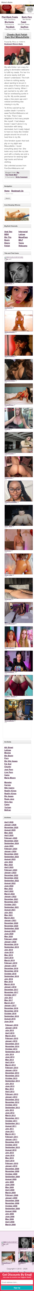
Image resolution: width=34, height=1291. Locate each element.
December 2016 (11, 1008)
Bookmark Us (17, 190)
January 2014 (11, 1070)
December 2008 (12, 1200)
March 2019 (9, 960)
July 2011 (9, 1128)
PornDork (10, 26)
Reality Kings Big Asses (10, 794)
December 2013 (12, 1072)
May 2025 (8, 832)
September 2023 (11, 856)
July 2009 (9, 1182)
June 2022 (8, 885)
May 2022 (8, 888)
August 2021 (9, 909)
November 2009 (12, 1171)
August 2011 (10, 1126)
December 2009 (12, 1168)
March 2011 (10, 1134)
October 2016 (10, 1013)
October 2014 (11, 1048)
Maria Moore (10, 777)
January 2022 (10, 896)
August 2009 (10, 1179)
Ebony (7, 242)
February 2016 (11, 1025)
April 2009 (9, 1189)
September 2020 (11, 928)
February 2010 (11, 1163)
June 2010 (9, 1155)
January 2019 (10, 965)
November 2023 (11, 853)
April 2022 (8, 891)
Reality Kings (10, 790)
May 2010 (9, 1157)
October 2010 (11, 1144)
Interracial (23, 231)
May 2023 (8, 864)
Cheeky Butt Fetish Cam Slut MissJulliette (17, 35)
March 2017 (9, 1002)
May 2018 (8, 981)
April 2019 (8, 957)
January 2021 (10, 920)
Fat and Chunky (7, 765)
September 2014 (12, 1051)
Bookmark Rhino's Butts (13, 44)
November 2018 (11, 970)
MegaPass (23, 237)
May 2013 (9, 1088)
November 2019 (11, 944)
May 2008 (9, 1219)
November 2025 (11, 827)
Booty (7, 240)
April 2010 (9, 1160)
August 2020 (9, 931)
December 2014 (12, 1043)
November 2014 (12, 1046)
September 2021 (11, 907)
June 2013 (9, 1086)
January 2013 (11, 1096)
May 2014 (9, 1059)
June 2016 (8, 1021)
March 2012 (10, 1115)
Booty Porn (27, 17)
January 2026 (10, 824)
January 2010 (11, 1165)
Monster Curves (8, 783)
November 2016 (11, 1010)
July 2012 (9, 1110)
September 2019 (11, 947)
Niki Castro (9, 787)
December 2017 (11, 989)
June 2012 (9, 1112)
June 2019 (8, 952)
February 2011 (11, 1136)
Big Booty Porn (8, 757)
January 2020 (10, 941)
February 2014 (11, 1067)
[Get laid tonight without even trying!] (17, 214)
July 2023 (8, 861)
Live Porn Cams (8, 773)
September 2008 (12, 1208)
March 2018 (9, 984)
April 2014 (9, 1062)
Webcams (23, 245)
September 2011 (12, 1123)
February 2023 (10, 869)
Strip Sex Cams (8, 803)
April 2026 (8, 822)
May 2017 (8, 1000)
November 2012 (12, 1102)
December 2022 (11, 875)
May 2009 (9, 1187)
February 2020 (10, 939)
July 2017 (8, 997)
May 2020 (8, 936)
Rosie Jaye (9, 799)
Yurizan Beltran (7, 808)
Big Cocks (9, 21)
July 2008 (9, 1213)
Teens (21, 242)
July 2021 (8, 912)
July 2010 (9, 1152)
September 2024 (11, 843)
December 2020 (11, 923)
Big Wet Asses (10, 761)
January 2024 (10, 851)
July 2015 (9, 1030)
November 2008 (12, 1203)
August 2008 (10, 1211)
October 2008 (11, 1205)
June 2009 (9, 1184)
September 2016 (11, 1016)
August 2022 (9, 883)
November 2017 (11, 992)
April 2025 (8, 835)
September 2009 (12, 1176)
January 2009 (11, 1197)
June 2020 (8, 933)
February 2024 (10, 848)
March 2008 (10, 1224)
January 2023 (10, 872)
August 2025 (9, 830)
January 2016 (11, 1027)
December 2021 (11, 899)
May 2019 (8, 955)
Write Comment (21, 177)
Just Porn (8, 769)
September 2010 (12, 1147)
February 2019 (10, 962)
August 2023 (9, 859)
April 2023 (8, 867)
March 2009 (10, 1192)
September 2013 (12, 1080)
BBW (6, 234)
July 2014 (9, 1054)
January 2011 (11, 1139)
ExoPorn (24, 26)
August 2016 (9, 1018)
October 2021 (10, 904)
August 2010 (10, 1150)
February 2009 (11, 1195)
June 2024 (8, 846)
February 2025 (10, 838)
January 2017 (10, 1005)
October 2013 (11, 1078)
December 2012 (12, 1099)
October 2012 (11, 1104)
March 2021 (9, 917)
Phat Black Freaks (10, 17)
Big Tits (7, 237)
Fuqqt (23, 21)
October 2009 (11, 1174)
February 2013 (11, 1094)
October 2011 (11, 1120)
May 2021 (8, 915)
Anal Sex (8, 231)
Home (7, 190)
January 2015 (11, 1041)
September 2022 (11, 880)
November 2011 (12, 1118)
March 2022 (9, 893)
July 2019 (8, 949)
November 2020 (11, 925)
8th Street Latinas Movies (8, 750)
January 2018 (10, 986)
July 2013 (9, 1083)
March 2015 (10, 1035)
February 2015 (11, 1038)
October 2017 (10, 994)
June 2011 (9, 1131)
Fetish (11, 175)
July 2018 (8, 978)
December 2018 (11, 968)
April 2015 (9, 1033)
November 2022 (11, 877)
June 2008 (9, 1216)
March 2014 (10, 1064)
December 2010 (12, 1142)
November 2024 (11, 840)
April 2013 (9, 1091)
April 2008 (9, 1221)
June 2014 (9, 1056)
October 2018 (10, 973)
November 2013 (12, 1075)
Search (8, 198)
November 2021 (11, 901)
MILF (15, 175)
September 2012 (12, 1107)
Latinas (22, 234)
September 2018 (11, 976)
